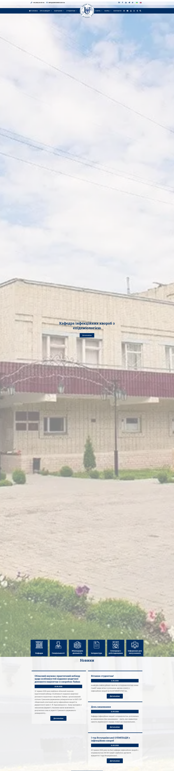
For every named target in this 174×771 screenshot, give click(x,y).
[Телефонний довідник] (127, 11)
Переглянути (39, 649)
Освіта (97, 11)
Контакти (117, 11)
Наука (106, 11)
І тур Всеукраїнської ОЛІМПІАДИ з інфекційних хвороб (110, 739)
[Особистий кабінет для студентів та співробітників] (131, 11)
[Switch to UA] (137, 2)
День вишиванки (101, 706)
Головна (34, 11)
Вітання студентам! (102, 675)
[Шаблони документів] (134, 11)
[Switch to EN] (141, 2)
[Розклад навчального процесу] (124, 11)
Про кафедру (45, 11)
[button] (140, 10)
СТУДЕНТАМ (70, 11)
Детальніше (87, 335)
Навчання (58, 11)
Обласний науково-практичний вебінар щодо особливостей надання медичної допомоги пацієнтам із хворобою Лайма (57, 678)
